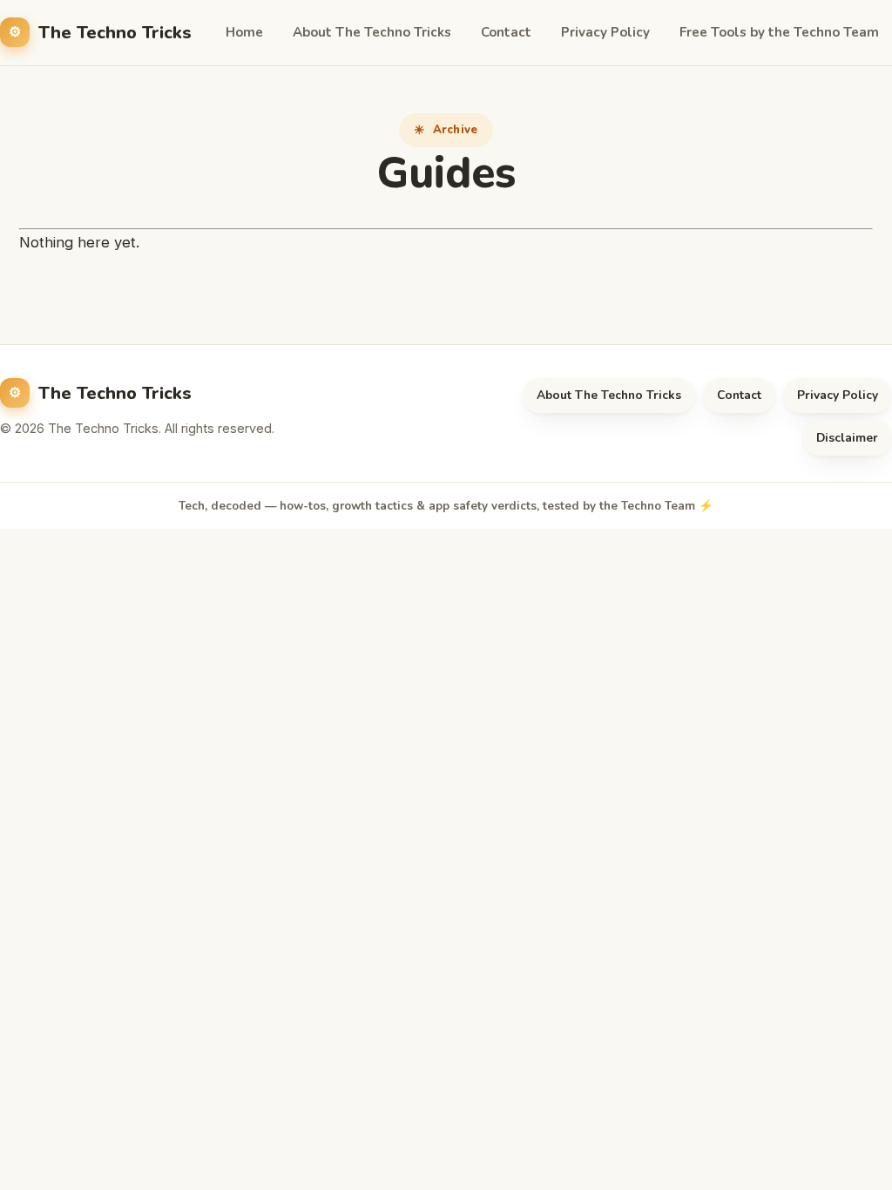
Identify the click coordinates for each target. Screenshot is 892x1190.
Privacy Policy (605, 32)
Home (244, 32)
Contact (506, 32)
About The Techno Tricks (372, 32)
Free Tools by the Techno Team (779, 32)
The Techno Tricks (115, 32)
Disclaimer (847, 437)
